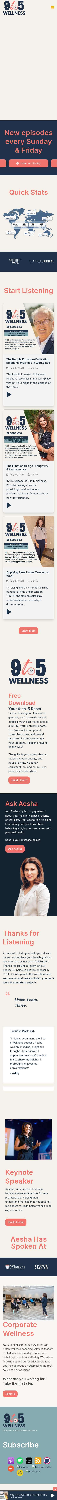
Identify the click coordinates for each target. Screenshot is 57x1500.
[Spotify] (20, 1463)
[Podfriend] (33, 1471)
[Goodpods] (20, 1475)
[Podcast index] (41, 1467)
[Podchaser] (47, 1463)
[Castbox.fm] (11, 1471)
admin (34, 368)
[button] (52, 7)
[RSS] (38, 1463)
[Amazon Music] (29, 1463)
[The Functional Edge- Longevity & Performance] (28, 434)
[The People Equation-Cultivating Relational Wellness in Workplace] (28, 328)
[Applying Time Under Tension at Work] (28, 541)
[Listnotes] (23, 1467)
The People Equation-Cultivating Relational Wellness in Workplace (28, 361)
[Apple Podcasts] (11, 1463)
